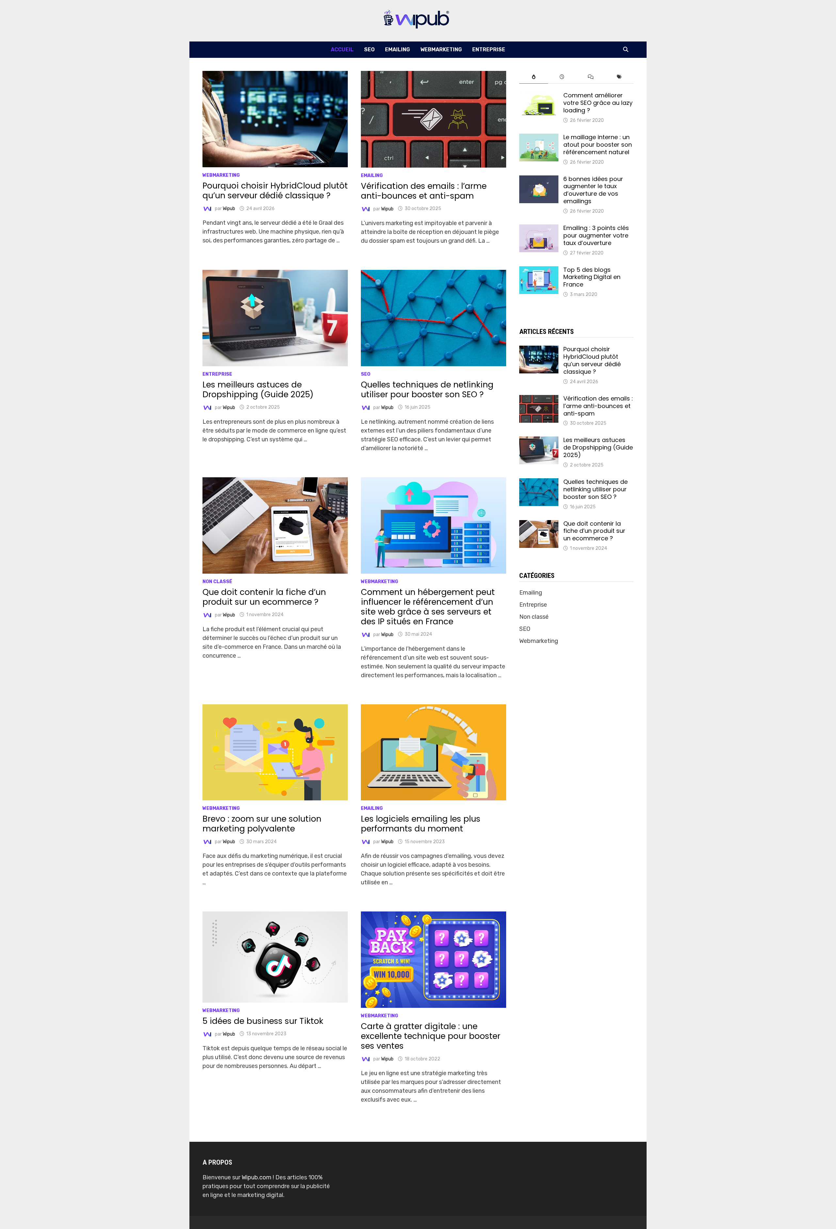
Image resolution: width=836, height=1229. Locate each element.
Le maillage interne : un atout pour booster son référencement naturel (597, 144)
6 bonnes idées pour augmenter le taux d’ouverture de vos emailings (593, 190)
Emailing (397, 49)
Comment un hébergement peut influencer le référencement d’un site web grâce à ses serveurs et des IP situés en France (428, 606)
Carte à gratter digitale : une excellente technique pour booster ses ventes (430, 1036)
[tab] (533, 77)
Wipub (229, 208)
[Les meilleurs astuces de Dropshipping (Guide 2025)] (538, 440)
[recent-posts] (562, 77)
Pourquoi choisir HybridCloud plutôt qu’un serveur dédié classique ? (275, 190)
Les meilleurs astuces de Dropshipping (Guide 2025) (258, 389)
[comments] (590, 77)
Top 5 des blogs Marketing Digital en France (591, 277)
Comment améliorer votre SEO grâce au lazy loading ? (598, 102)
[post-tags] (619, 77)
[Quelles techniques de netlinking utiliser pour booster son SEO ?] (538, 482)
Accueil (342, 49)
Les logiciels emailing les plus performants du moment (420, 823)
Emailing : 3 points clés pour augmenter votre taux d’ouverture (596, 235)
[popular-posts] (533, 77)
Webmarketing (441, 49)
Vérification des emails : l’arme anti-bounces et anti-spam (424, 191)
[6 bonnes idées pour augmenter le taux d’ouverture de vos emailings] (538, 179)
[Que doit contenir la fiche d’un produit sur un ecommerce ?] (538, 524)
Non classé (217, 581)
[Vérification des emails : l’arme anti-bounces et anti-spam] (538, 399)
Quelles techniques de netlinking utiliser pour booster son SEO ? (427, 389)
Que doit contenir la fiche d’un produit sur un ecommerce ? (264, 597)
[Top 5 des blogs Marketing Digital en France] (538, 270)
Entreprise (488, 49)
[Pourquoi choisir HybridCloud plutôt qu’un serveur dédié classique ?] (538, 349)
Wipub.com (256, 1177)
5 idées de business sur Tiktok (262, 1021)
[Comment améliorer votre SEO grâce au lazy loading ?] (538, 96)
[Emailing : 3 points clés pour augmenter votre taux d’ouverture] (538, 228)
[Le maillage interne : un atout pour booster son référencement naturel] (538, 137)
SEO (369, 49)
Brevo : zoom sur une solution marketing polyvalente (261, 823)
